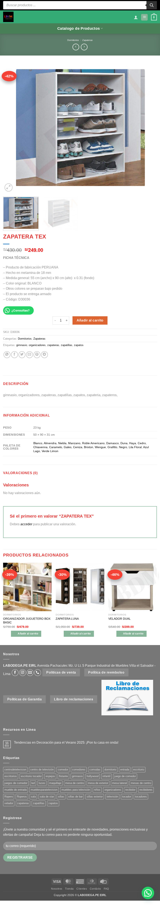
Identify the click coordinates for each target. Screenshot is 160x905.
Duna (124, 443)
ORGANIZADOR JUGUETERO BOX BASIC (26, 620)
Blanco (37, 443)
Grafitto (112, 447)
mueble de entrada (15, 789)
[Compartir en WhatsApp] (7, 354)
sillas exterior (95, 796)
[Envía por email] (29, 354)
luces (42, 783)
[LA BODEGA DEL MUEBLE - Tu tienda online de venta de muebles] (8, 17)
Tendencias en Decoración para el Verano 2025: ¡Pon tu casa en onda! (66, 742)
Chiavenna (40, 447)
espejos (50, 776)
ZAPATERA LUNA (67, 618)
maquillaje (55, 783)
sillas (61, 796)
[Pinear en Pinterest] (37, 354)
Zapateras (87, 40)
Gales (67, 447)
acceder (26, 524)
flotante (63, 776)
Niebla (62, 443)
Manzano (74, 443)
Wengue (100, 447)
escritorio (138, 769)
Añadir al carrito (90, 320)
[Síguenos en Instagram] (22, 672)
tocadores (141, 796)
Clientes (81, 888)
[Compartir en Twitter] (22, 354)
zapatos (79, 345)
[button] (144, 17)
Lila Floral (135, 447)
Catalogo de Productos (78, 28)
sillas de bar (75, 796)
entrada (124, 769)
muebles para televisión (75, 789)
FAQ (106, 888)
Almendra (50, 443)
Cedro (142, 443)
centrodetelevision (15, 769)
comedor (63, 769)
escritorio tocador (31, 776)
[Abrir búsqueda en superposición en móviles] (80, 5)
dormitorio (110, 769)
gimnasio (21, 345)
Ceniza (77, 447)
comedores (78, 769)
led (33, 783)
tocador (126, 796)
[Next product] (75, 47)
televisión (112, 796)
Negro (123, 447)
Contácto (95, 888)
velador (8, 803)
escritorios (10, 776)
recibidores (145, 789)
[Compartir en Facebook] (14, 354)
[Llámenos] (37, 672)
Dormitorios (73, 40)
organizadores (37, 345)
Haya (132, 443)
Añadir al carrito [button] (28, 633)
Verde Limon (50, 451)
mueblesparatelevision (44, 789)
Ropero (8, 796)
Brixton (88, 447)
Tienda (69, 888)
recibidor (130, 789)
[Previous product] (84, 47)
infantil (106, 776)
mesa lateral (119, 783)
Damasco (112, 443)
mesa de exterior (98, 783)
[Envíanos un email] (30, 672)
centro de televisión (42, 769)
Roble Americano (93, 443)
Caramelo (55, 447)
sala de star (47, 796)
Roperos (22, 796)
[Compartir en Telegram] (44, 354)
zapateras (53, 345)
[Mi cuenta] (136, 17)
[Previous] (11, 128)
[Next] (148, 128)
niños (97, 789)
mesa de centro (74, 783)
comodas (94, 769)
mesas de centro (141, 783)
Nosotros (56, 888)
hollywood (93, 776)
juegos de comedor (15, 783)
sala (33, 796)
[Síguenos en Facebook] (15, 672)
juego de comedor (125, 776)
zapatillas (66, 345)
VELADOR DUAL (119, 618)
